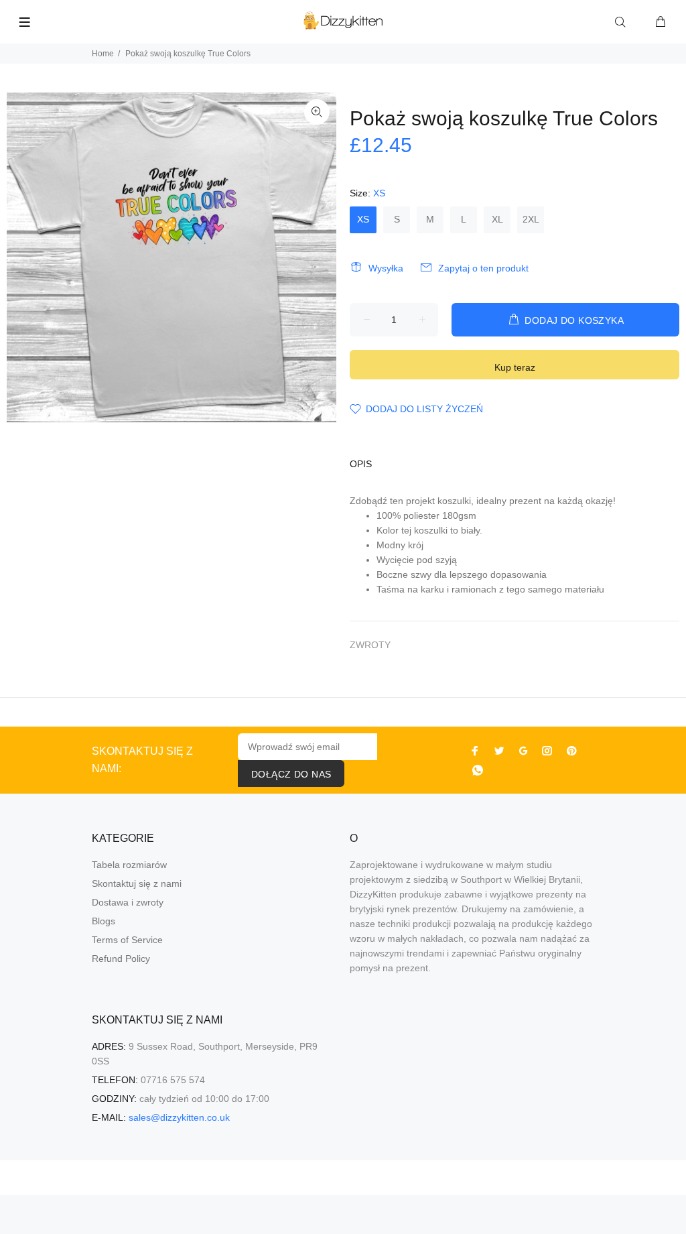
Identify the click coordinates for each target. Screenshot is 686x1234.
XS (363, 219)
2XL (531, 219)
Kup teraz (514, 367)
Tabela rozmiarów (129, 864)
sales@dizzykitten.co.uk (179, 1117)
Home (103, 53)
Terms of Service (127, 939)
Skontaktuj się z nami (137, 883)
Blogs (103, 921)
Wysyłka (385, 268)
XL (497, 219)
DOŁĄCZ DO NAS (291, 774)
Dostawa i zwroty (127, 902)
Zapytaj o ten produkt (483, 268)
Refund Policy (121, 958)
